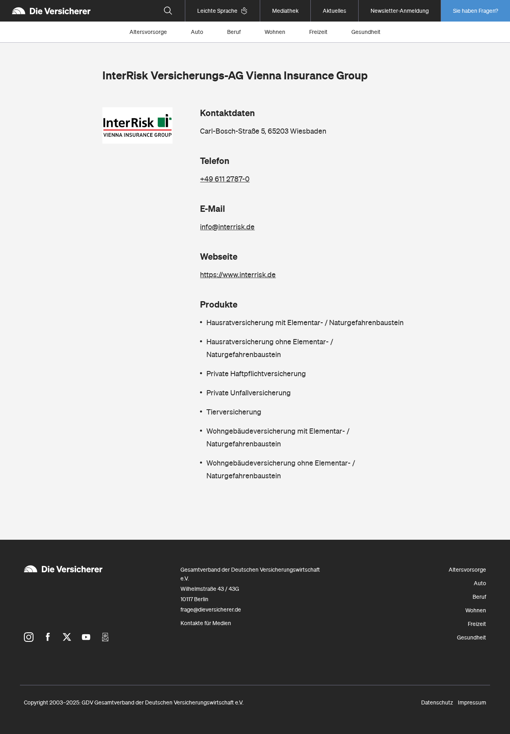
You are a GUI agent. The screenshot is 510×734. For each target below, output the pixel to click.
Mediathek (285, 11)
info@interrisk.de (227, 227)
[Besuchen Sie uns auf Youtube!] (86, 637)
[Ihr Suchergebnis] (168, 11)
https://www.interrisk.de (238, 274)
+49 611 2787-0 (224, 179)
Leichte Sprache (217, 11)
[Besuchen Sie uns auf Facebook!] (48, 637)
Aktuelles (334, 11)
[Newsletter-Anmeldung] (105, 637)
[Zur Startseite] (51, 11)
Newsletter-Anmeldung (400, 11)
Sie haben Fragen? (475, 11)
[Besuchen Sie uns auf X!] (67, 637)
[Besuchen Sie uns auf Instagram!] (28, 637)
